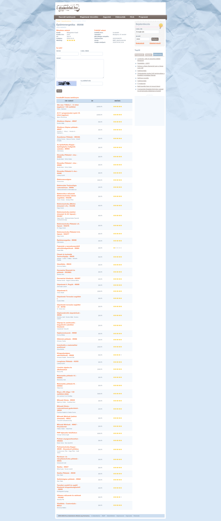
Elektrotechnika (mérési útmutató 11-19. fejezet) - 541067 (66, 214)
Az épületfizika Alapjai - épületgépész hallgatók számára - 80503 (66, 147)
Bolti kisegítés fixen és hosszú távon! (148, 86)
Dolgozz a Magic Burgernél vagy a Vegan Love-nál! (150, 67)
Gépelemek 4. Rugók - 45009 (68, 284)
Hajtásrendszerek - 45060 (67, 333)
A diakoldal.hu (95, 516)
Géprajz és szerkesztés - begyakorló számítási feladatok (66, 325)
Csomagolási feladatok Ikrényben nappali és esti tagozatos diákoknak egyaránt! (150, 90)
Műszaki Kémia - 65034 (66, 400)
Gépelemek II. (62, 290)
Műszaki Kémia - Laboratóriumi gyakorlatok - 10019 (68, 408)
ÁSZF (103, 516)
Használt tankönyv (66, 21)
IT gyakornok (141, 83)
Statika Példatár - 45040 (66, 473)
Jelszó (138, 36)
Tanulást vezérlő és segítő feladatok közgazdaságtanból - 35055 (68, 487)
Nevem (58, 51)
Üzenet (58, 58)
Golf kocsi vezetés (143, 78)
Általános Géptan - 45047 (67, 121)
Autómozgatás (141, 71)
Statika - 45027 (62, 467)
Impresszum (120, 516)
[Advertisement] (123, 8)
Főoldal (58, 21)
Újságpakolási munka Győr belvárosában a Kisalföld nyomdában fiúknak (150, 74)
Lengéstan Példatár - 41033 (67, 361)
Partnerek (136, 516)
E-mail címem (85, 51)
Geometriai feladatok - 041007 (68, 278)
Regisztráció (140, 43)
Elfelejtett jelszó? (155, 43)
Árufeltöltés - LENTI (143, 63)
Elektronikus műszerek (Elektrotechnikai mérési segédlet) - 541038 (66, 196)
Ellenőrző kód (86, 80)
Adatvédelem (111, 516)
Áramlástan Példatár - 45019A (68, 137)
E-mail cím (139, 29)
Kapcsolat (129, 516)
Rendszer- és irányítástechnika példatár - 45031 (68, 459)
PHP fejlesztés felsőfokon (67, 433)
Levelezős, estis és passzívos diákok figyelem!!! (148, 59)
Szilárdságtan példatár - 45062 (69, 479)
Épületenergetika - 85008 (66, 240)
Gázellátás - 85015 (64, 264)
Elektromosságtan (64, 179)
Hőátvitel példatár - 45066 (67, 339)
